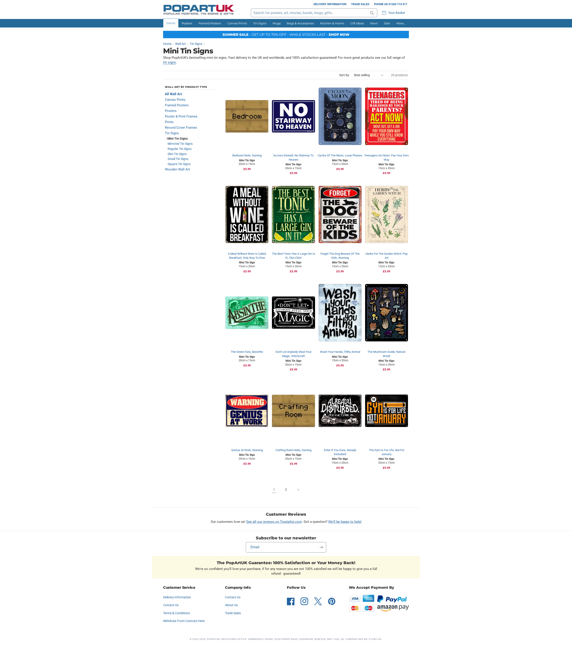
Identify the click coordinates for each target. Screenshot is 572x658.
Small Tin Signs (178, 159)
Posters (187, 23)
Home (170, 23)
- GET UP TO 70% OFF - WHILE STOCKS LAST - (286, 34)
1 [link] (274, 490)
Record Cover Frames (181, 128)
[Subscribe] (321, 547)
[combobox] (314, 13)
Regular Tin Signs (179, 149)
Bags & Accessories (300, 23)
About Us (231, 605)
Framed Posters (209, 23)
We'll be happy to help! (345, 522)
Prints (169, 122)
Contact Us (171, 605)
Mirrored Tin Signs (180, 143)
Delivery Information (329, 4)
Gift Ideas (357, 23)
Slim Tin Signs (177, 154)
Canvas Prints (237, 23)
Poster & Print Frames (181, 116)
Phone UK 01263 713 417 (390, 4)
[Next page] (298, 490)
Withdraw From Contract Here (184, 621)
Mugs (277, 23)
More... (401, 23)
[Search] (372, 13)
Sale (387, 23)
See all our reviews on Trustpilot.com (274, 522)
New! (374, 23)
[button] (394, 12)
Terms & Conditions (176, 613)
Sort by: (344, 75)
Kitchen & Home (332, 23)
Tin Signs (259, 23)
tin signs (169, 62)
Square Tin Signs (179, 164)
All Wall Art (173, 94)
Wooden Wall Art (177, 169)
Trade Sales (360, 4)
